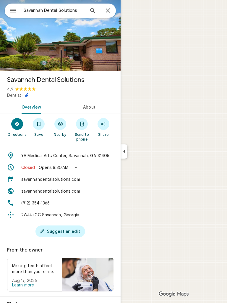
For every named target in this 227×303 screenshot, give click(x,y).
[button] (60, 167)
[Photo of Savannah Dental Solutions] (60, 35)
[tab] (30, 106)
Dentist (14, 95)
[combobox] (54, 10)
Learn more (23, 285)
